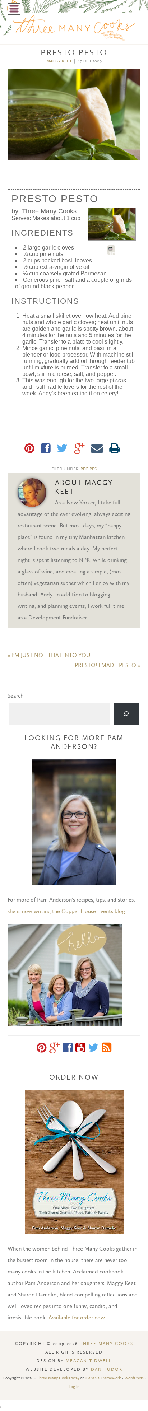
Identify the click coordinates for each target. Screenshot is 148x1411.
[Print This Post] (114, 448)
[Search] (126, 714)
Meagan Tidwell (89, 1360)
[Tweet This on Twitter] (62, 448)
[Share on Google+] (79, 448)
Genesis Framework (103, 1377)
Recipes (88, 468)
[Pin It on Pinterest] (29, 448)
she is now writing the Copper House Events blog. (67, 911)
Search (15, 695)
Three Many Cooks (106, 1343)
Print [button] (111, 253)
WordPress (134, 1377)
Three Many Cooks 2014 (58, 1377)
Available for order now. (77, 1317)
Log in (74, 1386)
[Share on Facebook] (45, 448)
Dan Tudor (106, 1369)
